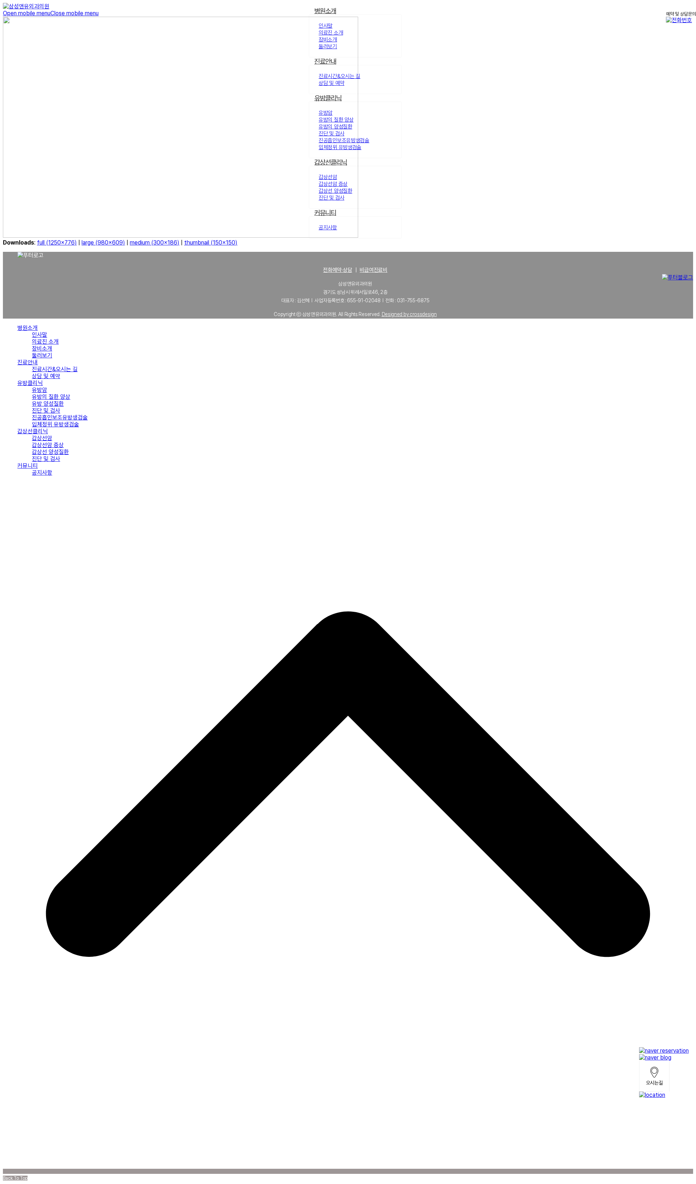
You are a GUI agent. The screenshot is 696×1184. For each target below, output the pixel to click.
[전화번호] (664, 1094)
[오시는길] (664, 1076)
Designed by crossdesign (409, 314)
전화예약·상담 (337, 270)
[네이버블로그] (664, 1057)
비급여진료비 (373, 270)
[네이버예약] (664, 1050)
